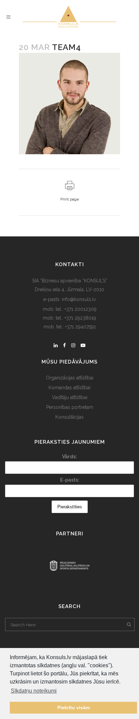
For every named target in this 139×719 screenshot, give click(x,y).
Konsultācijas (69, 417)
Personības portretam (69, 407)
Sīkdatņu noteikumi (34, 691)
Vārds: (69, 456)
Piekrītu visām (73, 707)
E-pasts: (69, 480)
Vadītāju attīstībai (69, 397)
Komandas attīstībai (69, 387)
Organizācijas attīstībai (69, 377)
